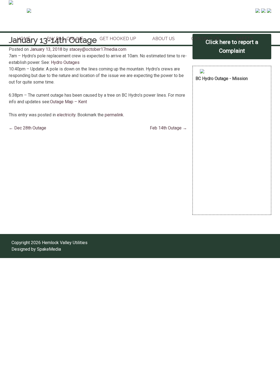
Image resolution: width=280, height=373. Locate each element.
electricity (66, 114)
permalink (114, 114)
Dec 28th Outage (27, 128)
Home (23, 38)
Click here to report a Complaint (232, 46)
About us (163, 38)
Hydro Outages (65, 62)
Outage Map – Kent (68, 101)
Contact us (205, 38)
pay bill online (65, 38)
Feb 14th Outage (168, 128)
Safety (244, 38)
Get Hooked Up (118, 38)
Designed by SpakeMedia (36, 249)
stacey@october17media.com (97, 49)
